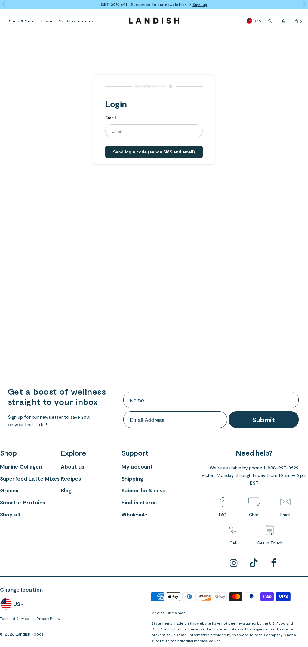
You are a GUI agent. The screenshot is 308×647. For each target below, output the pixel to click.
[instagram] (234, 563)
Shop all (10, 514)
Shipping (132, 478)
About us (72, 466)
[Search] (270, 21)
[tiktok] (254, 563)
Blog (66, 490)
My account (137, 466)
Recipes (71, 478)
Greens (9, 490)
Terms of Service (14, 618)
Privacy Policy (48, 618)
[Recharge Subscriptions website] (154, 86)
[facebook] (274, 563)
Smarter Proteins (22, 502)
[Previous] (4, 5)
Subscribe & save (143, 490)
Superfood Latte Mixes (30, 478)
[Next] (304, 5)
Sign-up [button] (199, 4)
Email (110, 118)
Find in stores (139, 502)
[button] (22, 20)
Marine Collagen (21, 466)
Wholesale (134, 514)
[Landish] (154, 21)
